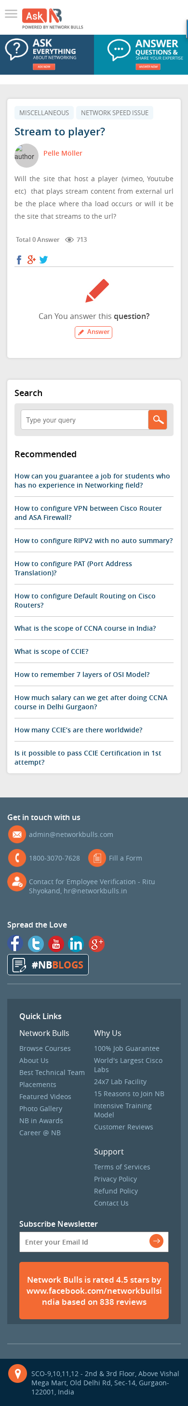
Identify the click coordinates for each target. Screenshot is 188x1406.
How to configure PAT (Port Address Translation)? (73, 568)
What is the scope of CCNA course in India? (85, 628)
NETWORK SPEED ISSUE (114, 112)
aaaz (13, 15)
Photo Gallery (40, 1108)
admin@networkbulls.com (71, 834)
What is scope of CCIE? (51, 651)
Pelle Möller (62, 153)
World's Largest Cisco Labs (128, 1065)
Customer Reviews (123, 1126)
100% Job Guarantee (127, 1048)
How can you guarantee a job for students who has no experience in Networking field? (92, 480)
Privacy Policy (115, 1178)
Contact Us (111, 1202)
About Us (34, 1060)
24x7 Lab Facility (120, 1081)
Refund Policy (116, 1190)
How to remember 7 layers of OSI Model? (81, 674)
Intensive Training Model (123, 1110)
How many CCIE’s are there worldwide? (78, 729)
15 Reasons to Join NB (129, 1093)
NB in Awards (41, 1120)
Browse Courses (45, 1048)
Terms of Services (122, 1166)
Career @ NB (40, 1132)
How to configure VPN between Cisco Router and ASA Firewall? (88, 513)
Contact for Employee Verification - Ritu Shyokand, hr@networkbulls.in (92, 886)
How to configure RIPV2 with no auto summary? (93, 540)
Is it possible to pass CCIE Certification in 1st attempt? (87, 757)
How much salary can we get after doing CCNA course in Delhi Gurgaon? (90, 702)
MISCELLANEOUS (44, 112)
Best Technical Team (52, 1072)
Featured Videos (45, 1096)
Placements (37, 1084)
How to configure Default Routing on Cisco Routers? (85, 600)
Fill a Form (125, 857)
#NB (57, 964)
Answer (98, 331)
